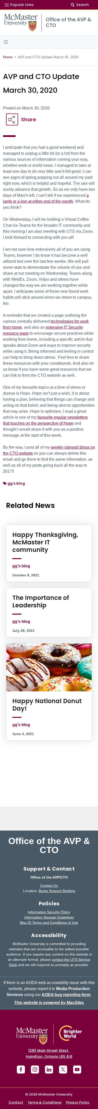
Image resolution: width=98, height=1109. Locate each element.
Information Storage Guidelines (49, 917)
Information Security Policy (49, 912)
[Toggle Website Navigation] (49, 42)
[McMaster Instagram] (35, 1070)
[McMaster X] (63, 1070)
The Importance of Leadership (40, 601)
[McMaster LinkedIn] (49, 1070)
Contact (16, 1102)
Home (8, 57)
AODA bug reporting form (66, 995)
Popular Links (21, 4)
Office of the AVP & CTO (49, 846)
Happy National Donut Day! (47, 705)
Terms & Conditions (45, 1102)
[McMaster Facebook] (21, 1070)
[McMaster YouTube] (77, 1070)
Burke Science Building (57, 891)
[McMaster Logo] (49, 1034)
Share (28, 119)
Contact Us (49, 886)
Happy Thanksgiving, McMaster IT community (45, 542)
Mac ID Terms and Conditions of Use (49, 923)
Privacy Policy (78, 1102)
